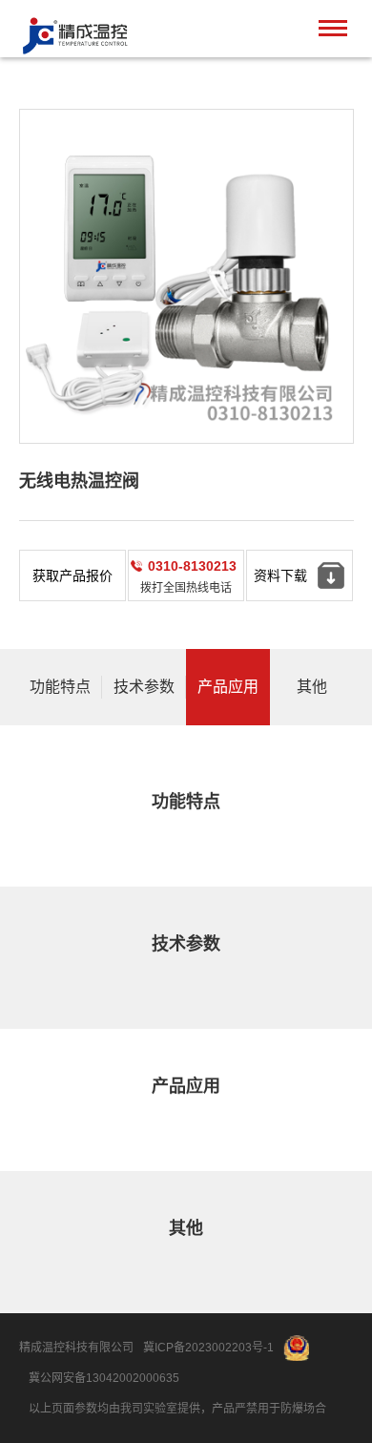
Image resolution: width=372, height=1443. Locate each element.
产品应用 (227, 687)
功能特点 (60, 687)
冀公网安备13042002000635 (104, 1378)
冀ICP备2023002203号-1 (208, 1347)
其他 (312, 687)
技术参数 (144, 687)
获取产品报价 (72, 575)
